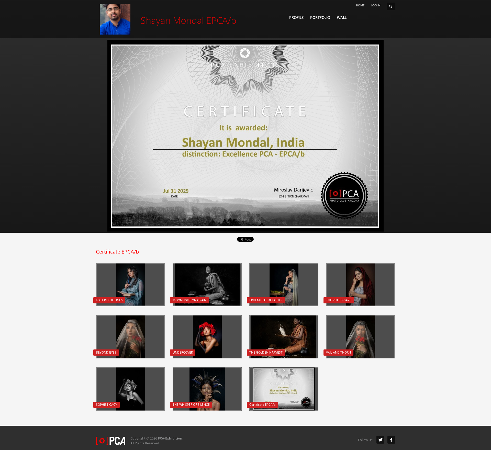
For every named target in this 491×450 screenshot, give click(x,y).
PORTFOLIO (320, 18)
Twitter (380, 440)
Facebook (391, 440)
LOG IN (375, 5)
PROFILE (296, 18)
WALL (342, 18)
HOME (360, 5)
